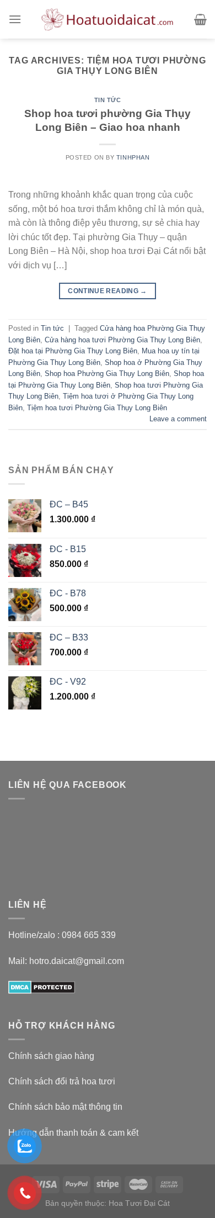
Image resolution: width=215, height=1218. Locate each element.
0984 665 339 (89, 935)
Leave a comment (178, 419)
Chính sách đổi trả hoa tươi (61, 1081)
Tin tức (107, 100)
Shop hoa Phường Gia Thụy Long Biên (107, 373)
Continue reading (107, 291)
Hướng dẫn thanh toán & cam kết (73, 1132)
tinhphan (132, 157)
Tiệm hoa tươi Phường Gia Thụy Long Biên (97, 408)
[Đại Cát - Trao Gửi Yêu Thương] (107, 19)
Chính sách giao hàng (51, 1056)
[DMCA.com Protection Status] (41, 986)
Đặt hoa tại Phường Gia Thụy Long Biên (72, 351)
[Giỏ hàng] (200, 19)
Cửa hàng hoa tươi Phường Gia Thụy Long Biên (122, 340)
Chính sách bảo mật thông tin (65, 1106)
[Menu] (15, 19)
